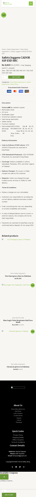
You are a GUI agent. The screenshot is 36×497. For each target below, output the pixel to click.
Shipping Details (18, 437)
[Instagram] (23, 467)
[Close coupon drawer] (4, 477)
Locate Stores (18, 415)
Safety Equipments (13, 49)
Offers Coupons (18, 440)
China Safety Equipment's (18, 82)
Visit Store (18, 411)
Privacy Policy (18, 435)
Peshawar (19, 422)
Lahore (19, 420)
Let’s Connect (18, 413)
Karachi (19, 418)
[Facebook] (16, 467)
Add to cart (16, 77)
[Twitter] (20, 467)
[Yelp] (12, 467)
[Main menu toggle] (31, 3)
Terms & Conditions (18, 442)
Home (4, 49)
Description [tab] (6, 103)
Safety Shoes (14, 84)
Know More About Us (18, 409)
